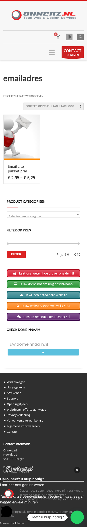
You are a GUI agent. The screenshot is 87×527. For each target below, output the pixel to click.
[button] (77, 517)
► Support (10, 398)
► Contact (10, 432)
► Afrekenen (12, 393)
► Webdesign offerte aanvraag (24, 410)
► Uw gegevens (14, 387)
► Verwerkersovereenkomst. (23, 420)
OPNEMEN (72, 52)
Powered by (12, 523)
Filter (16, 254)
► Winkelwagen (14, 382)
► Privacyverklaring (16, 415)
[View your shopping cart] (57, 37)
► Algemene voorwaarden (21, 426)
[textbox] (43, 216)
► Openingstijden (15, 404)
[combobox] (43, 215)
